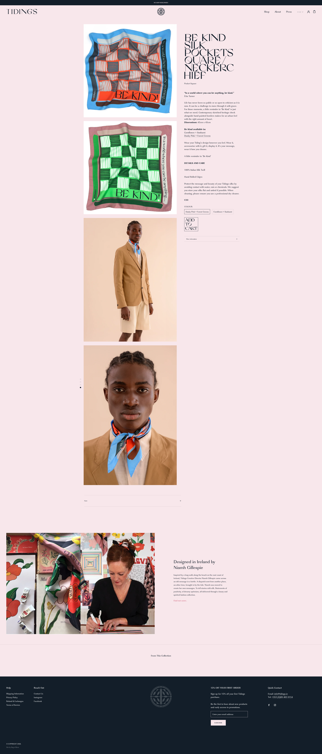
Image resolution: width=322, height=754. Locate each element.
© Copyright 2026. (13, 744)
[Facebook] (269, 704)
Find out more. (180, 600)
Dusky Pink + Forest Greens (197, 135)
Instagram (38, 697)
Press (289, 11)
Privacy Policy (12, 697)
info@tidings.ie (281, 693)
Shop (266, 11)
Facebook (38, 701)
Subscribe (218, 723)
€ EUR (299, 12)
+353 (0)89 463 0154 (282, 697)
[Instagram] (275, 704)
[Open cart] (314, 11)
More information (191, 239)
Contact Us (38, 693)
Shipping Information (15, 693)
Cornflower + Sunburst (194, 132)
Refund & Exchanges (14, 701)
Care (85, 501)
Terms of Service (13, 704)
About (278, 11)
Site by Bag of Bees (12, 747)
